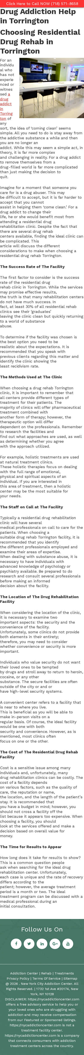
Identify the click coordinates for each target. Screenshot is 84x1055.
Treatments (64, 973)
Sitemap (70, 978)
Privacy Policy (18, 978)
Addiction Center (24, 973)
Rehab (46, 973)
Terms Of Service (46, 978)
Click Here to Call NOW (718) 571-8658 (42, 3)
